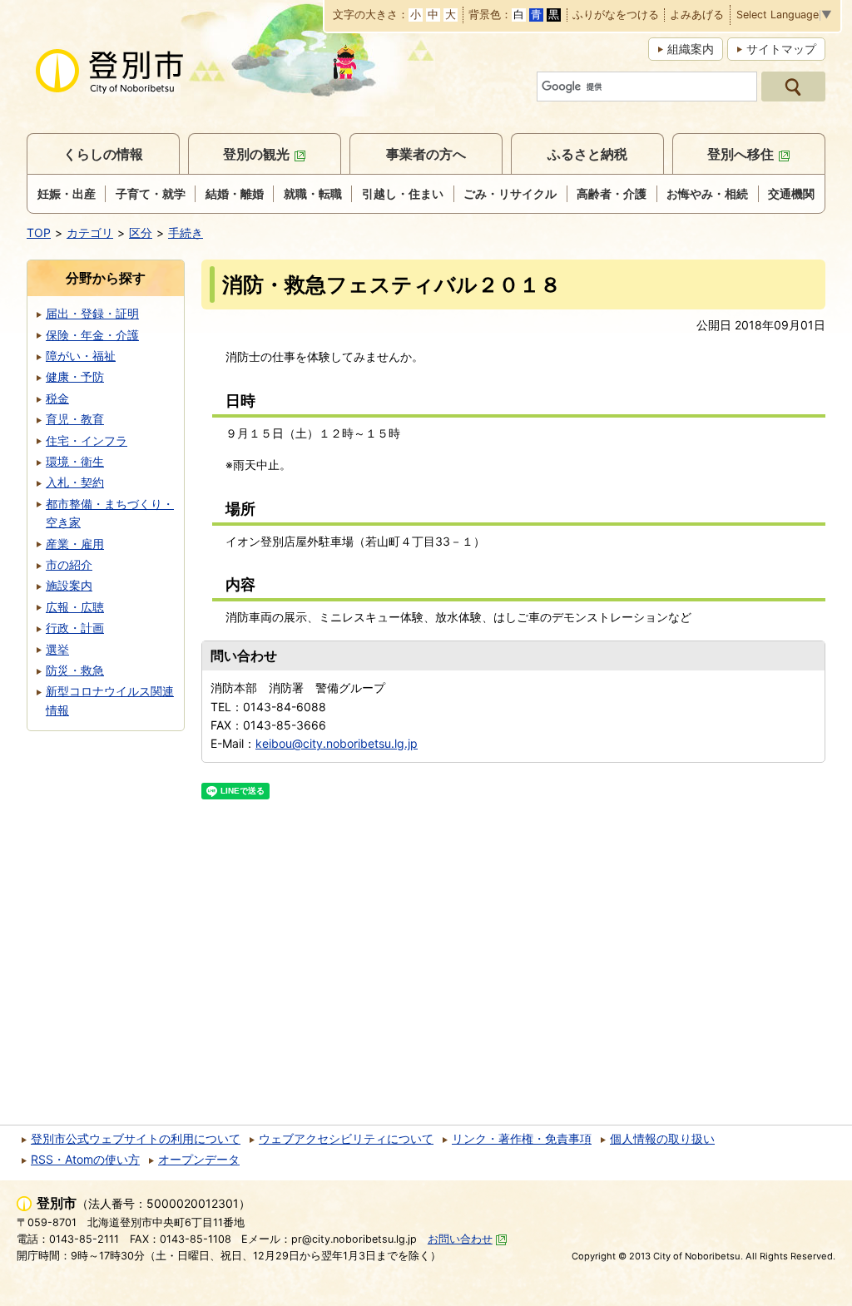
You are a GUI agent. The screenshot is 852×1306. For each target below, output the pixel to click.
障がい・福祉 (81, 356)
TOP (39, 232)
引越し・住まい (402, 193)
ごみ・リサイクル (510, 193)
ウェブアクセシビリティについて (346, 1138)
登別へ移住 (740, 154)
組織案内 (690, 49)
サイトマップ (781, 49)
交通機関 (791, 193)
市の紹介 (69, 564)
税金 (57, 398)
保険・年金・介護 (92, 335)
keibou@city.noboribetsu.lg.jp (336, 743)
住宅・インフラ (86, 440)
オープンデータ (199, 1159)
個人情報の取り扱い (662, 1138)
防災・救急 (75, 670)
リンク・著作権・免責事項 (522, 1138)
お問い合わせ (460, 1239)
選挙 (57, 649)
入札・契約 (75, 482)
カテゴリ (90, 232)
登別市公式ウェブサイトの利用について (135, 1138)
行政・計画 (75, 628)
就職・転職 (313, 193)
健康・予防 (75, 376)
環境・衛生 (75, 461)
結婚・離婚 (235, 193)
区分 (140, 232)
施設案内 (69, 585)
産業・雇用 (75, 544)
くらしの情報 (103, 154)
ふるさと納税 (587, 154)
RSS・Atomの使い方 (85, 1159)
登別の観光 (256, 154)
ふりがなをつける (615, 15)
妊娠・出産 (66, 193)
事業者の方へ (426, 154)
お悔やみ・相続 (707, 193)
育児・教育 (75, 419)
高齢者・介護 (611, 193)
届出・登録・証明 (92, 313)
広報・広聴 (75, 607)
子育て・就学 (151, 193)
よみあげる (697, 15)
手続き (185, 232)
